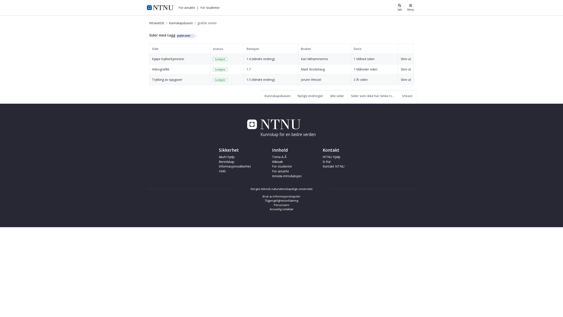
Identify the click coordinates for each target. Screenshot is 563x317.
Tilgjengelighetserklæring (281, 201)
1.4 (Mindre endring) (261, 59)
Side (155, 49)
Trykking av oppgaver (167, 79)
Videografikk (160, 69)
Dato (357, 49)
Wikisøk (277, 162)
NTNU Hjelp (331, 157)
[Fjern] (192, 36)
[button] (187, 7)
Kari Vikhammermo (314, 59)
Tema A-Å (279, 157)
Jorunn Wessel (311, 79)
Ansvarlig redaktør (282, 209)
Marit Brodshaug (313, 69)
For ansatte (280, 171)
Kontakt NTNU (333, 166)
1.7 (249, 69)
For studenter (282, 166)
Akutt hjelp (227, 157)
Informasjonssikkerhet (235, 166)
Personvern (281, 205)
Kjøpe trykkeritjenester (168, 59)
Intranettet (156, 23)
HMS (222, 171)
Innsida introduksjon (287, 176)
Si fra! (327, 162)
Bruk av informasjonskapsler (281, 196)
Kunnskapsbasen (181, 23)
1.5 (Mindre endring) (261, 79)
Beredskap (226, 162)
